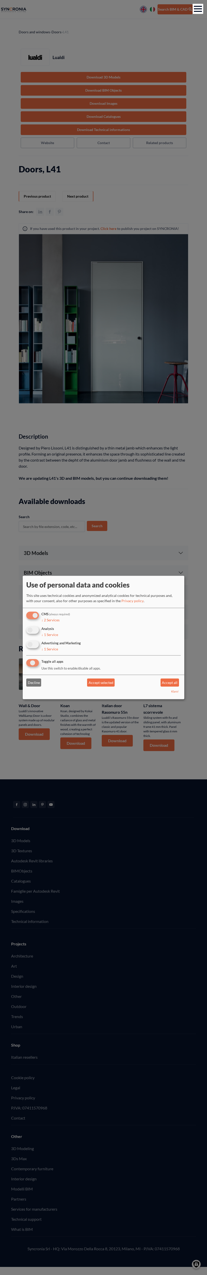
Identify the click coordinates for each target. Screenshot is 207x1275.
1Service (49, 634)
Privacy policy (132, 601)
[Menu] (198, 9)
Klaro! (175, 691)
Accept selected (101, 682)
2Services (50, 620)
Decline (34, 682)
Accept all (169, 682)
